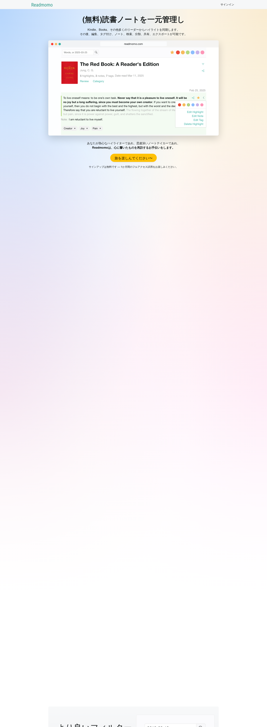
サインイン (227, 4)
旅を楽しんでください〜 (134, 157)
